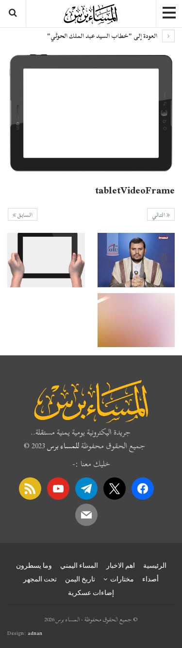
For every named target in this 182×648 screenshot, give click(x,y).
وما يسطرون (34, 565)
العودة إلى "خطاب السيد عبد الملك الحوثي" (103, 36)
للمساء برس (63, 446)
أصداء (150, 579)
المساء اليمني (79, 565)
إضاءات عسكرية (91, 592)
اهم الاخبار (120, 565)
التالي (159, 215)
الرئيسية (154, 565)
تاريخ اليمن (80, 579)
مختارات (122, 579)
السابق (24, 215)
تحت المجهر (40, 579)
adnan (35, 633)
